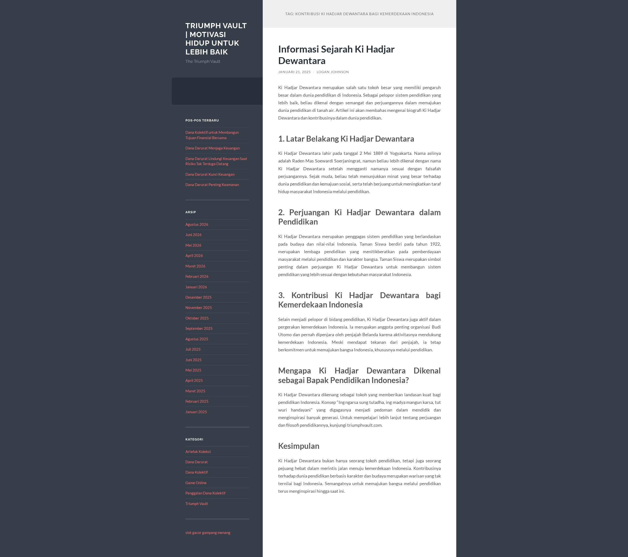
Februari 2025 (197, 401)
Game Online (196, 482)
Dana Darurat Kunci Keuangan (210, 174)
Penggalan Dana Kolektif (205, 493)
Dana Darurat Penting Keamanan (212, 184)
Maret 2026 (195, 266)
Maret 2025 (195, 391)
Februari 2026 (197, 276)
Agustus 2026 (196, 224)
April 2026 (194, 255)
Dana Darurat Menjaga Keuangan (212, 148)
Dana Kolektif (196, 472)
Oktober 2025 (197, 318)
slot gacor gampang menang (207, 532)
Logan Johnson (333, 72)
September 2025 (199, 328)
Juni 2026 (193, 234)
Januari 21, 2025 (294, 72)
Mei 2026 (193, 245)
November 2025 (198, 307)
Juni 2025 (193, 360)
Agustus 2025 (196, 339)
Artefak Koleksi (198, 451)
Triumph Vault (196, 503)
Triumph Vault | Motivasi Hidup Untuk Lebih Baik (216, 38)
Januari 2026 (196, 287)
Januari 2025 (196, 412)
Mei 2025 (193, 370)
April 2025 (194, 380)
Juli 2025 (193, 349)
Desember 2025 (198, 297)
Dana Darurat (196, 462)
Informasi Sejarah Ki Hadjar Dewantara (336, 54)
